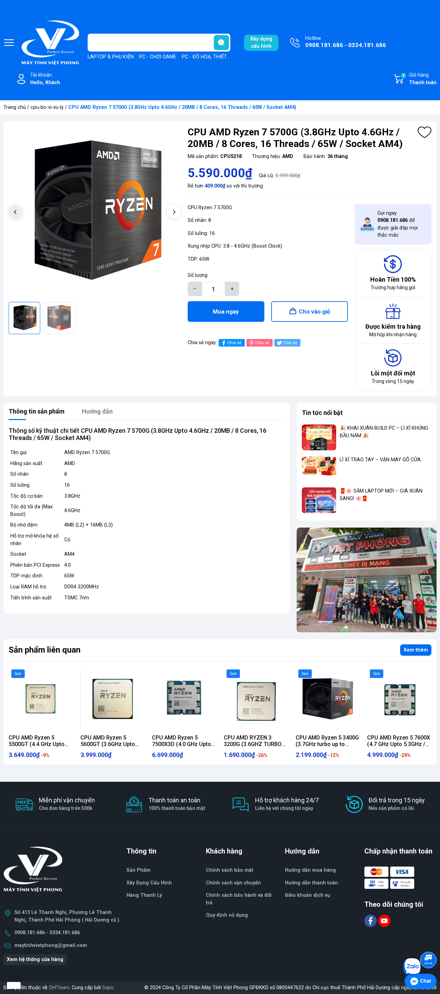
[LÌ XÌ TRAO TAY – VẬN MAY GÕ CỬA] (319, 469)
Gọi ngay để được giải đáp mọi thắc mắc (397, 224)
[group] (95, 212)
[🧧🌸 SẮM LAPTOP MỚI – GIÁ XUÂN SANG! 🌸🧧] (319, 500)
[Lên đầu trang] (429, 941)
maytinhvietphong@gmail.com (50, 945)
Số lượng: (198, 275)
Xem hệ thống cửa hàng (35, 959)
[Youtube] (384, 921)
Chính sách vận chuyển (233, 883)
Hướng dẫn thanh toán (311, 883)
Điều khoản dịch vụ (307, 895)
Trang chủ (14, 107)
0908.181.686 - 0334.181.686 (47, 933)
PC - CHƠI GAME (157, 57)
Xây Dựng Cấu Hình (149, 883)
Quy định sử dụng (227, 915)
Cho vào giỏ (314, 311)
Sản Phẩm (138, 870)
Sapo (108, 988)
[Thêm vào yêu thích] (424, 132)
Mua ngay (226, 311)
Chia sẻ (234, 342)
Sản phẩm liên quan (44, 650)
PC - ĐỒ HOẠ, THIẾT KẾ (208, 57)
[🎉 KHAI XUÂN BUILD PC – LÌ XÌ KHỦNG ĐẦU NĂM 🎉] (319, 437)
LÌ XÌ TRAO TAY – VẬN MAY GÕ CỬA (380, 460)
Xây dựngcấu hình (261, 42)
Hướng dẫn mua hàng (310, 870)
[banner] (367, 580)
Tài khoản (45, 79)
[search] (221, 42)
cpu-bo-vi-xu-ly (47, 107)
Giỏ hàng (420, 79)
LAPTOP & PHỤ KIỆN (111, 57)
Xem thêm (416, 650)
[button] (174, 212)
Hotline (345, 42)
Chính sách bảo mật (229, 870)
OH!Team (59, 988)
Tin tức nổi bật (322, 412)
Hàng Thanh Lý (144, 895)
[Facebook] (371, 921)
